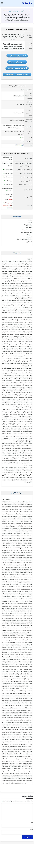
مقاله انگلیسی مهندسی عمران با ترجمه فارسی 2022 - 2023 (15, 11)
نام (32, 822)
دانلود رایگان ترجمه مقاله (16, 62)
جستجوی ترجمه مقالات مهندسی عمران (16, 74)
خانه (28, 11)
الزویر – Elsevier (20, 145)
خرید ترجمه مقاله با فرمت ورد (16, 68)
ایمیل (31, 829)
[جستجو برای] (32, 4)
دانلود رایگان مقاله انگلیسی (16, 56)
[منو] (2, 4)
